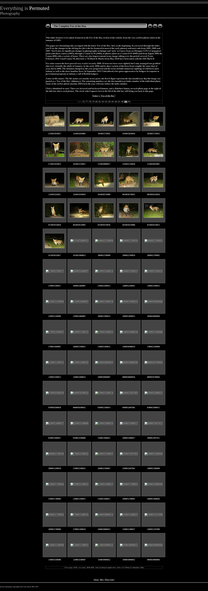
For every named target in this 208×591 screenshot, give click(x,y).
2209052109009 (54, 316)
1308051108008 (54, 560)
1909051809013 (128, 316)
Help (142, 567)
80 (96, 102)
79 (93, 102)
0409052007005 (128, 408)
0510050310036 (104, 225)
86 (116, 102)
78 (90, 102)
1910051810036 (128, 134)
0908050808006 (153, 560)
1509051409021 (104, 347)
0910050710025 (128, 195)
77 (86, 102)
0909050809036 (128, 377)
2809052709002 (153, 255)
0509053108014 (104, 408)
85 (112, 102)
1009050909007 (104, 377)
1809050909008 (153, 316)
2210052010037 (54, 134)
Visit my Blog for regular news (105, 567)
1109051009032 (79, 377)
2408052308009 (153, 468)
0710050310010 (54, 225)
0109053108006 (79, 438)
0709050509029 (54, 408)
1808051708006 (54, 529)
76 (83, 102)
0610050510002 (79, 225)
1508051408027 (128, 529)
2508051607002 (128, 468)
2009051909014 (104, 316)
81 (99, 102)
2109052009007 (79, 316)
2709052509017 (54, 286)
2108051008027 (104, 499)
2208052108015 (79, 499)
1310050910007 (153, 164)
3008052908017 (128, 438)
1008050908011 (129, 560)
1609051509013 (79, 347)
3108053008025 (104, 438)
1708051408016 (79, 529)
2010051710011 (104, 134)
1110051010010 (79, 195)
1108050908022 (104, 560)
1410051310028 (128, 164)
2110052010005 (79, 134)
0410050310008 (128, 225)
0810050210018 (153, 195)
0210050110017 (54, 255)
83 (106, 102)
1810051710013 (153, 134)
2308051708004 (54, 499)
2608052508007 (104, 468)
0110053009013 (79, 255)
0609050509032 (79, 408)
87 (119, 102)
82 (103, 102)
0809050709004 (153, 377)
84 (109, 102)
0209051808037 (54, 438)
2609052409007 (79, 286)
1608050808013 (104, 529)
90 (129, 102)
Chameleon (135, 567)
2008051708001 (128, 499)
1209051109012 (54, 377)
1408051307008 (153, 529)
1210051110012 (54, 195)
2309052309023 (153, 286)
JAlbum (127, 567)
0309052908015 (153, 408)
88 (122, 102)
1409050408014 (128, 347)
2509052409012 (104, 286)
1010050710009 (104, 195)
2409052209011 (129, 286)
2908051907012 (153, 438)
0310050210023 (153, 225)
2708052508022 (79, 468)
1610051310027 (79, 164)
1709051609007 (54, 347)
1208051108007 (79, 560)
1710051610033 (54, 164)
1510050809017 (104, 164)
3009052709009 (104, 255)
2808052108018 (54, 468)
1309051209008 (153, 347)
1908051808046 (153, 499)
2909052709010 (128, 255)
